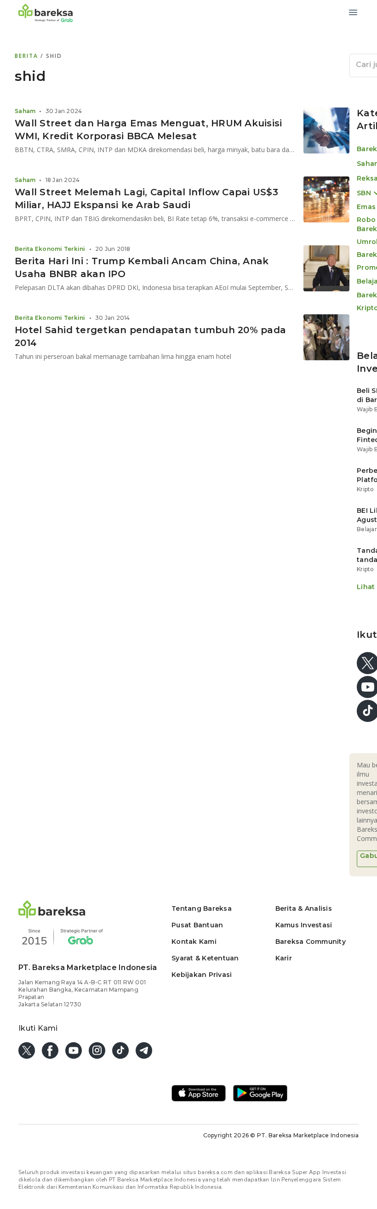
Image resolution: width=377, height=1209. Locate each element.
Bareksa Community (310, 941)
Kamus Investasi (303, 925)
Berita (27, 56)
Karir (283, 958)
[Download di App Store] (198, 1094)
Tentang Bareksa (201, 908)
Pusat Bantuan (197, 925)
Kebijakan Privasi (201, 975)
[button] (52, 915)
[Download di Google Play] (260, 1094)
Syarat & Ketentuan (205, 958)
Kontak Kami (194, 941)
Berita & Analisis (303, 908)
